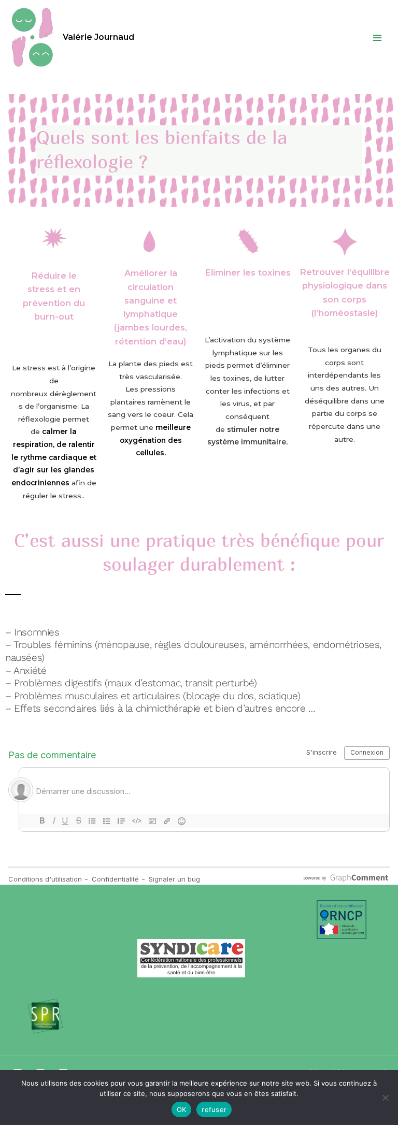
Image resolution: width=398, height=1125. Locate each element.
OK (182, 1109)
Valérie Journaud (98, 37)
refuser (214, 1109)
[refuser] (385, 1097)
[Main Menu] (377, 37)
